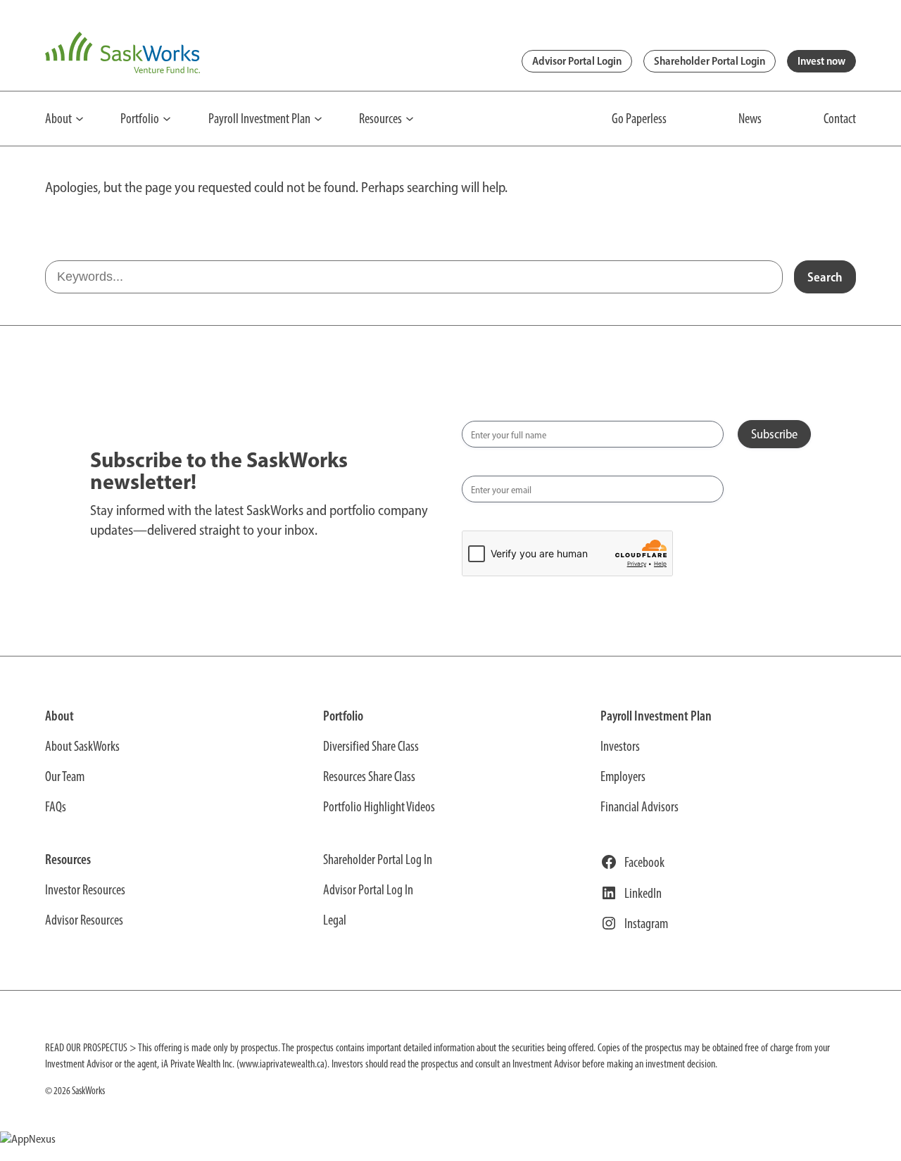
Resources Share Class (369, 776)
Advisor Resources (84, 919)
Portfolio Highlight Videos (379, 806)
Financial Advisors (639, 806)
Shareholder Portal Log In (377, 859)
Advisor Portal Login (577, 61)
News (750, 118)
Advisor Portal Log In (368, 889)
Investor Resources (85, 889)
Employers (622, 776)
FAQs (55, 806)
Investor (618, 745)
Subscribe (774, 434)
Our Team (64, 776)
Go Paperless (639, 118)
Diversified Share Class (371, 745)
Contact (840, 118)
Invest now (821, 61)
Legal (334, 919)
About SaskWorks (82, 745)
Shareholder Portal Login (709, 61)
